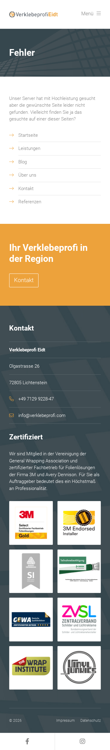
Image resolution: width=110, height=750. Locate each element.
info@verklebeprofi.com (41, 415)
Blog (22, 162)
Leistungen (29, 148)
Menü (87, 14)
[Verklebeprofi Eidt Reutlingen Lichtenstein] (34, 14)
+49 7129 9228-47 (36, 399)
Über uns (27, 175)
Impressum (65, 720)
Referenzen (29, 202)
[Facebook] (27, 741)
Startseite (28, 135)
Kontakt (26, 188)
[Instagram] (82, 741)
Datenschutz (90, 720)
